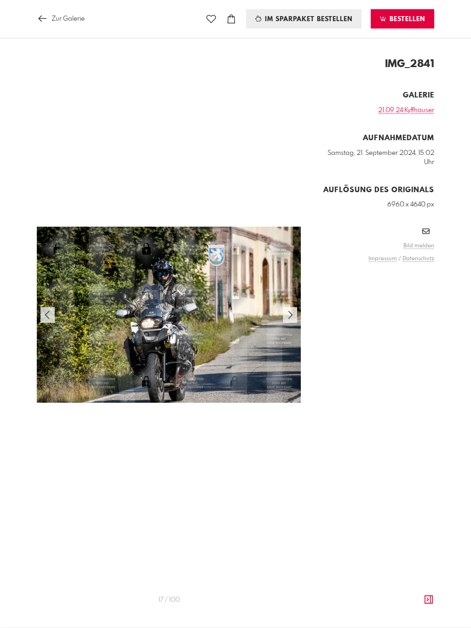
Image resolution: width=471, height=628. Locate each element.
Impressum (382, 259)
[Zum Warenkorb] (231, 19)
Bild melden (418, 246)
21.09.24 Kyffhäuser (406, 110)
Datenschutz (418, 259)
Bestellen (406, 19)
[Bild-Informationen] (428, 600)
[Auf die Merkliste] (211, 19)
